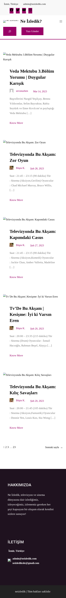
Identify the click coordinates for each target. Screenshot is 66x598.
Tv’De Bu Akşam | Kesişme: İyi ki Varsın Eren (30, 314)
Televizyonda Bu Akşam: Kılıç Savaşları (33, 389)
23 (14, 447)
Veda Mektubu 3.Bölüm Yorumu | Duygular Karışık (32, 77)
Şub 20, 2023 (37, 328)
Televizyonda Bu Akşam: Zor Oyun (33, 157)
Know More (16, 122)
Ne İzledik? (31, 21)
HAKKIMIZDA (19, 485)
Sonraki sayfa (54, 447)
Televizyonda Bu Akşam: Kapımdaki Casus (33, 234)
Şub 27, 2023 (37, 245)
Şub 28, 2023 (37, 168)
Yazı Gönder (32, 31)
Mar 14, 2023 (40, 91)
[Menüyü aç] (61, 21)
